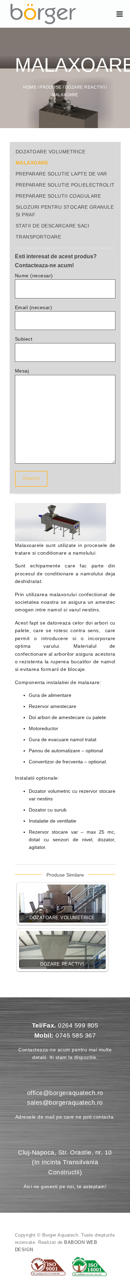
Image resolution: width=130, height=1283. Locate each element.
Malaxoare (32, 162)
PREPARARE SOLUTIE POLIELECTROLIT (65, 185)
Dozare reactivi (85, 87)
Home (29, 87)
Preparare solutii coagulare (58, 196)
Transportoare (38, 237)
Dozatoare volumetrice (51, 151)
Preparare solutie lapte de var (61, 174)
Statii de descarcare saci (52, 225)
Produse (51, 87)
